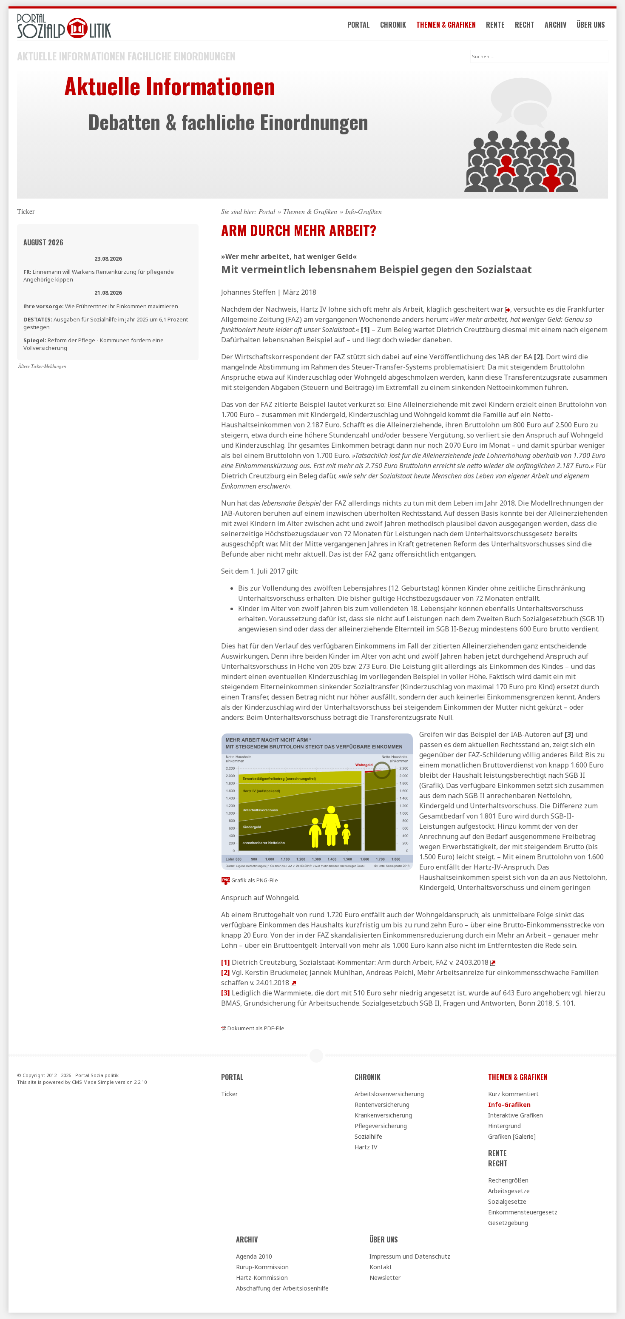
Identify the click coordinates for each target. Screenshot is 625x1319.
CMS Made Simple (93, 1082)
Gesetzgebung (508, 1223)
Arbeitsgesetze (509, 1191)
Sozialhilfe (368, 1136)
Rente (495, 25)
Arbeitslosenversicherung (389, 1094)
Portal (358, 25)
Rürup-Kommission (262, 1267)
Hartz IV (366, 1147)
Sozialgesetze (507, 1201)
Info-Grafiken (509, 1104)
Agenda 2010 (254, 1256)
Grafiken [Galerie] (512, 1136)
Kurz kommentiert (513, 1094)
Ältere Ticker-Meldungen (42, 366)
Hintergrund (504, 1126)
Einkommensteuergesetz (522, 1212)
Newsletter (385, 1278)
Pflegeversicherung (381, 1126)
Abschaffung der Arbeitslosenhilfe (282, 1288)
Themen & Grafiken (446, 25)
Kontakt (380, 1267)
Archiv (555, 25)
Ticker (229, 1094)
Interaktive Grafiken (515, 1115)
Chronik (393, 25)
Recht (524, 25)
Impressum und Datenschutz (409, 1256)
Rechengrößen (508, 1180)
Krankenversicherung (383, 1115)
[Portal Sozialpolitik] (108, 26)
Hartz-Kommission (262, 1278)
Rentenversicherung (382, 1104)
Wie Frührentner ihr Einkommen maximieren (100, 306)
